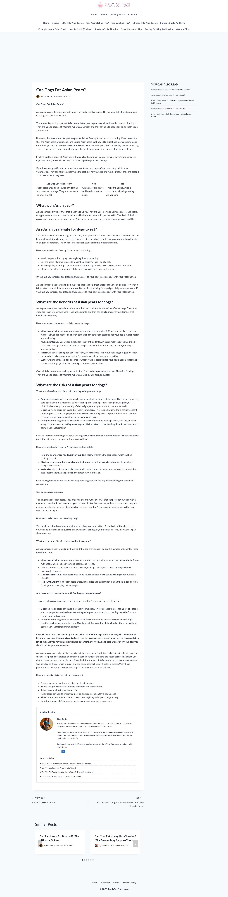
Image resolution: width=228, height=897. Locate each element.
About (103, 14)
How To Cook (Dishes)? (80, 29)
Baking (55, 22)
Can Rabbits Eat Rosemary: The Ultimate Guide (61, 776)
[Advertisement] (114, 52)
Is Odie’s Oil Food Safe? (43, 800)
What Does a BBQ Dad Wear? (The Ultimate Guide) (169, 108)
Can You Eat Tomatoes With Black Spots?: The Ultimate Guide (67, 772)
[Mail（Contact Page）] (63, 751)
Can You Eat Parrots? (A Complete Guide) (59, 768)
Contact (132, 14)
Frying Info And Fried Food (52, 29)
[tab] (82, 860)
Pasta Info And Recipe (106, 29)
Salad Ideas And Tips (131, 29)
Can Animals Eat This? (97, 22)
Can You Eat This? (120, 22)
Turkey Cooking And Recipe (159, 29)
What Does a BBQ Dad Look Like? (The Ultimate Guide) (170, 89)
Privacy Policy (118, 14)
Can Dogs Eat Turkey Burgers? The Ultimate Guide (168, 95)
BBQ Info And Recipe (73, 22)
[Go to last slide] (40, 843)
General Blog (183, 29)
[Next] (135, 843)
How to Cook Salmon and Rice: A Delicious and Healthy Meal (66, 763)
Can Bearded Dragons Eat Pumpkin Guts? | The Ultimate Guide (120, 802)
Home (94, 14)
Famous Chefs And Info (172, 22)
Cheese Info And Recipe (145, 22)
